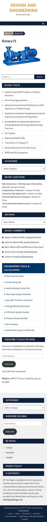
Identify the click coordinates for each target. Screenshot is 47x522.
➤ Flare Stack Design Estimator (17, 294)
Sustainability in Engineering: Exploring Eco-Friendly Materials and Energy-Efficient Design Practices (24, 125)
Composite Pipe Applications (14, 194)
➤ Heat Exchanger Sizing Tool (17, 288)
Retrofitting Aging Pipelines (16, 100)
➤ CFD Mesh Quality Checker (16, 312)
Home (10, 514)
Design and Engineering (27, 252)
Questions (36, 514)
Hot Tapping (10, 133)
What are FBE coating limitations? (27, 237)
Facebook (10, 453)
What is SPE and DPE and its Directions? (27, 247)
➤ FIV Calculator (11, 324)
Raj (6, 247)
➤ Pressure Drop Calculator (16, 318)
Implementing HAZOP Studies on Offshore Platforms (22, 94)
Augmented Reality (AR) (15, 138)
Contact (25, 519)
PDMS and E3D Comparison (16, 153)
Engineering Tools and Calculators (31, 516)
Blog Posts (26, 514)
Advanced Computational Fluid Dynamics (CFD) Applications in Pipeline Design (24, 107)
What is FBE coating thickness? (26, 242)
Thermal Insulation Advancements (16, 204)
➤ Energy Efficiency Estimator (17, 306)
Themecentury (23, 511)
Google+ (9, 457)
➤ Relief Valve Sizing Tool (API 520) (19, 330)
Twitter (9, 448)
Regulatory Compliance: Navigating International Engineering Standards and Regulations (25, 115)
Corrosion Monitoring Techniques (16, 197)
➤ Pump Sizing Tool (12, 282)
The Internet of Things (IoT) (16, 143)
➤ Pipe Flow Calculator (14, 276)
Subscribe (9, 364)
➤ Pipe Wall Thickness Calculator (18, 300)
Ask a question (11, 516)
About (17, 514)
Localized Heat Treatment (13, 190)
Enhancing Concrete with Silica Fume (20, 148)
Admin (7, 237)
